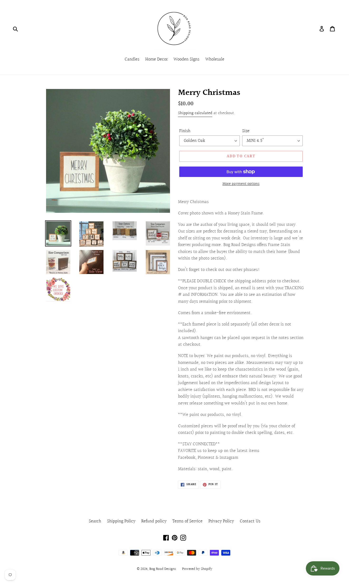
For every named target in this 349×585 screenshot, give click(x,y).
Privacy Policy (221, 521)
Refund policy (153, 521)
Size (246, 131)
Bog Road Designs (162, 569)
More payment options (240, 184)
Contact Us (250, 521)
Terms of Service (187, 521)
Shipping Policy (121, 521)
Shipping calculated (195, 113)
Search (95, 521)
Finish (184, 131)
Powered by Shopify (197, 569)
